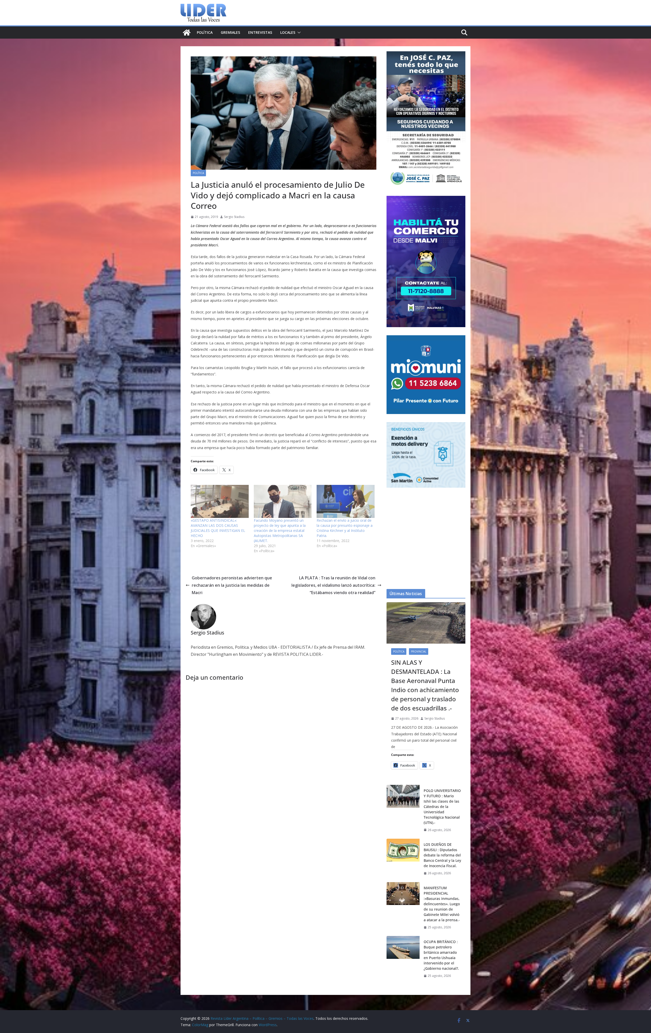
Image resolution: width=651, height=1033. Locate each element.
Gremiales (230, 32)
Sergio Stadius (234, 217)
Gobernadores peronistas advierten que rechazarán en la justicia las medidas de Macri (232, 585)
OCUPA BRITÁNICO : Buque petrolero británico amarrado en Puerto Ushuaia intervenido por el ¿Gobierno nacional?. (441, 955)
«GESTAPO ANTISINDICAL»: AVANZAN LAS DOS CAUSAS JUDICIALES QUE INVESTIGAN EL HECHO (218, 528)
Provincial (418, 651)
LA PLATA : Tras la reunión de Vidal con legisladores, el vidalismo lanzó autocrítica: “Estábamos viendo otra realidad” (333, 585)
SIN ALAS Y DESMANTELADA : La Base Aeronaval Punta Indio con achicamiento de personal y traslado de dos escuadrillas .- (425, 685)
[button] (298, 32)
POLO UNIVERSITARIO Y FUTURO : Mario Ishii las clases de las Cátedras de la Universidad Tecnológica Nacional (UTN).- (442, 806)
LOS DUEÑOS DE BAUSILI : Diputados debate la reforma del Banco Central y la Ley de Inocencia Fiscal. (442, 855)
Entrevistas (260, 32)
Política (205, 32)
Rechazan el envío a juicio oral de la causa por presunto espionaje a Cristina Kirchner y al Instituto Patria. (345, 528)
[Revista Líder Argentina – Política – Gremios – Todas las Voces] (187, 32)
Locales (287, 32)
